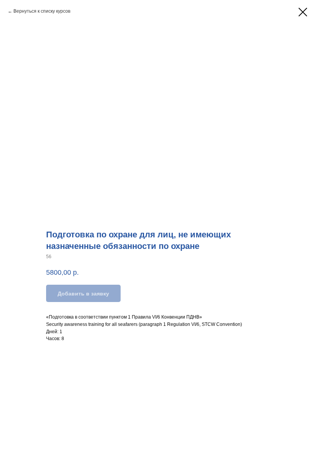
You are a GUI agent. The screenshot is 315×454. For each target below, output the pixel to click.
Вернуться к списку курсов (41, 11)
